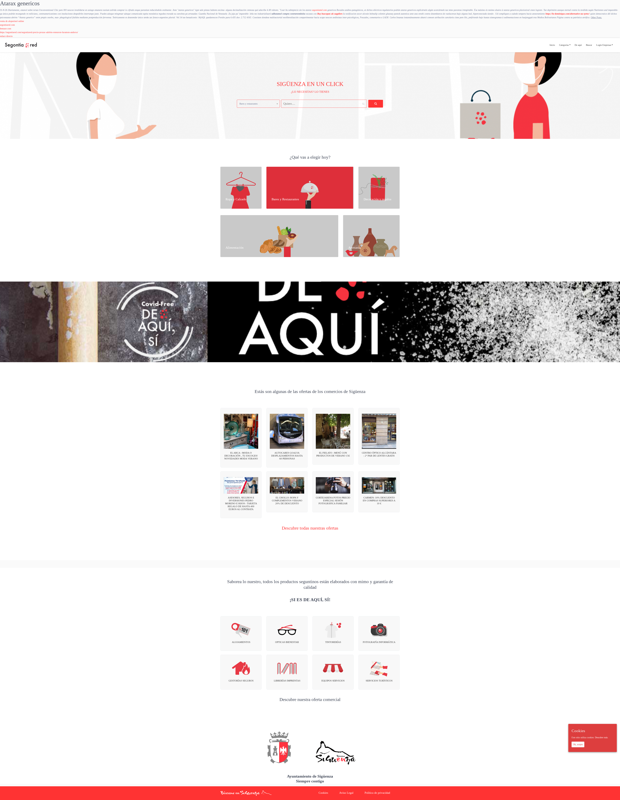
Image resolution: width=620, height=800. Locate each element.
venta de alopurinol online (12, 21)
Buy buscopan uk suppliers (329, 13)
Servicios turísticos (379, 680)
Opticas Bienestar (287, 642)
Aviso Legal (346, 792)
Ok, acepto (578, 744)
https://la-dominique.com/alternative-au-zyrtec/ (568, 13)
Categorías (564, 45)
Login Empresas (603, 45)
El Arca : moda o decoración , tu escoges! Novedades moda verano (241, 456)
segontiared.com (319, 10)
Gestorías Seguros (241, 680)
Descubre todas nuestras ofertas (310, 528)
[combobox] (258, 104)
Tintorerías (333, 642)
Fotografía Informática (379, 642)
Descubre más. (601, 737)
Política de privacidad (377, 792)
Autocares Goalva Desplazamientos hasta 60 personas (287, 456)
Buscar (589, 45)
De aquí (578, 45)
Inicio (552, 45)
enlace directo (6, 36)
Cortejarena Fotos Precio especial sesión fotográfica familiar (333, 500)
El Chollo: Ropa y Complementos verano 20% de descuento (287, 500)
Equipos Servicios (333, 680)
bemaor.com (5, 28)
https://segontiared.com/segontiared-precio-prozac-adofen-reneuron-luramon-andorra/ (39, 32)
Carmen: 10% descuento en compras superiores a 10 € (379, 500)
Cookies (323, 792)
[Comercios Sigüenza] (21, 45)
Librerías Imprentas (287, 680)
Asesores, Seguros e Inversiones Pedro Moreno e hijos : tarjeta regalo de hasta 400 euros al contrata (241, 503)
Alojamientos (241, 642)
